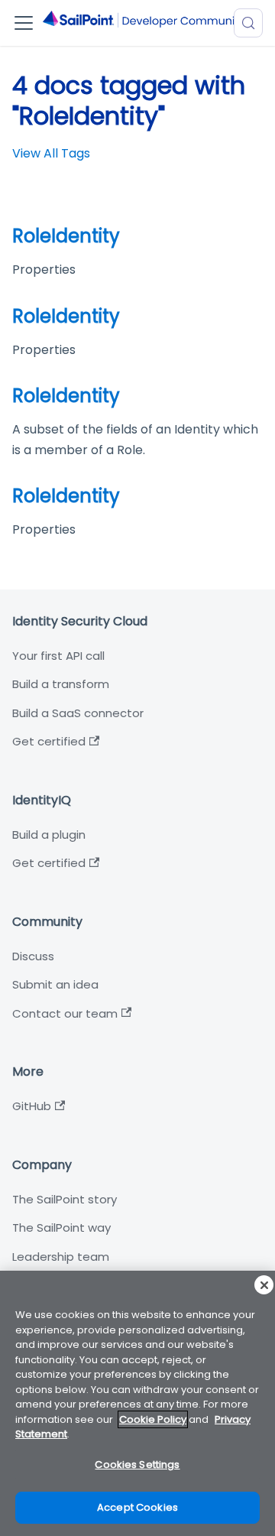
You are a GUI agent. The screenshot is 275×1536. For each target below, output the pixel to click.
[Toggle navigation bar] (23, 22)
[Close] (263, 1284)
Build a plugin (49, 834)
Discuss (33, 956)
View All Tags (51, 153)
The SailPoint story (64, 1199)
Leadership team (60, 1257)
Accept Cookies (137, 1507)
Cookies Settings (137, 1464)
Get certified (49, 741)
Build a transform (60, 684)
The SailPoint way (61, 1227)
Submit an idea (55, 984)
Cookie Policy (152, 1419)
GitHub (31, 1106)
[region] (137, 1403)
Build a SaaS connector (78, 713)
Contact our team (65, 1013)
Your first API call (58, 656)
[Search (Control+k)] (248, 22)
